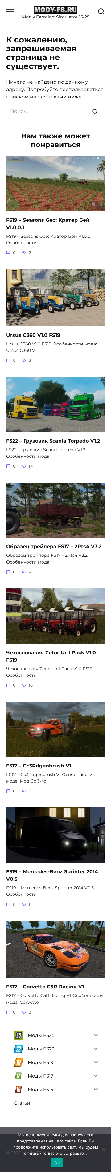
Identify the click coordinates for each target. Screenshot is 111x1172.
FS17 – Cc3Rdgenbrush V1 (38, 765)
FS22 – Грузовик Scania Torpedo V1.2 (53, 441)
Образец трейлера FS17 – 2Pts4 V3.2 (53, 546)
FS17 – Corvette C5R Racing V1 (45, 987)
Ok (57, 1162)
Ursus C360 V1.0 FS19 (33, 335)
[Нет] (103, 1149)
